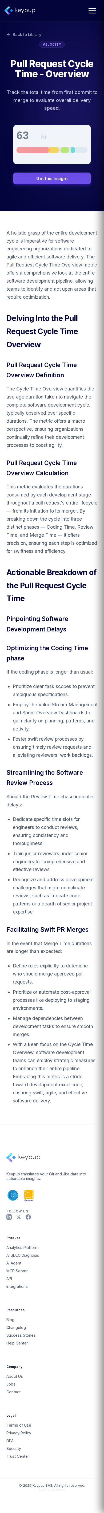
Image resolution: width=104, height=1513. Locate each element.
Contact (13, 1392)
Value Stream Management (68, 704)
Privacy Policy (18, 1433)
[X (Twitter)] (18, 1217)
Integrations (17, 1286)
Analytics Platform (22, 1247)
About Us (14, 1376)
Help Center (17, 1343)
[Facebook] (28, 1217)
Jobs (10, 1384)
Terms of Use (18, 1425)
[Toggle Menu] (92, 10)
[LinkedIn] (9, 1217)
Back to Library (27, 34)
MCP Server (17, 1271)
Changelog (16, 1327)
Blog (10, 1319)
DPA (10, 1440)
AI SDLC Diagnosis (22, 1255)
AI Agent (13, 1263)
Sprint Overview (39, 712)
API (9, 1278)
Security (13, 1448)
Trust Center (17, 1456)
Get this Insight (52, 178)
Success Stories (21, 1335)
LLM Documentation (52, 1489)
